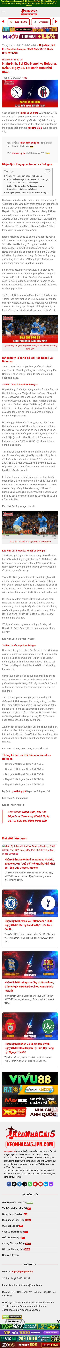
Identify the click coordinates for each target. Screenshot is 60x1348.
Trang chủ (7, 45)
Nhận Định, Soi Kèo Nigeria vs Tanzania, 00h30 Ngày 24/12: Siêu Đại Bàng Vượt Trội (28, 816)
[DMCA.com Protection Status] (12, 1316)
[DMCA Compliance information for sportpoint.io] (13, 1322)
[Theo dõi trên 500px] (45, 1184)
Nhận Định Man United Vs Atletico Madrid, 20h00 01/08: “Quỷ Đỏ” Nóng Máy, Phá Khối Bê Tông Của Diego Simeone (30, 863)
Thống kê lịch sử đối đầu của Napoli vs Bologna (27, 192)
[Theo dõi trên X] (14, 1184)
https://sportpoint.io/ (22, 1271)
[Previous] (2, 21)
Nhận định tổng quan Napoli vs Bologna (24, 176)
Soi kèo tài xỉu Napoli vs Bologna (23, 189)
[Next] (56, 21)
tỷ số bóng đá (19, 791)
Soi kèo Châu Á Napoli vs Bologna (24, 183)
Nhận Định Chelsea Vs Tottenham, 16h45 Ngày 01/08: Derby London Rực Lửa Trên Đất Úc (28, 925)
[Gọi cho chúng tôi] (30, 1184)
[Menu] (3, 12)
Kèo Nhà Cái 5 (35, 127)
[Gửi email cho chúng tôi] (24, 1184)
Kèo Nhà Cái (21, 22)
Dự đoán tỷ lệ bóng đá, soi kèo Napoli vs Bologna (28, 179)
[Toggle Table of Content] (46, 171)
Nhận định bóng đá (29, 142)
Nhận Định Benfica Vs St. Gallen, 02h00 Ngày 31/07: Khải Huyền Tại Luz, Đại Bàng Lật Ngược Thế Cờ (29, 1048)
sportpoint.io (10, 1151)
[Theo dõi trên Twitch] (51, 1184)
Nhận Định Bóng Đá (26, 45)
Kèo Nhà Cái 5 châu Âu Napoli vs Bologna (27, 186)
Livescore (43, 22)
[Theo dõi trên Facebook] (9, 1184)
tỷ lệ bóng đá (22, 357)
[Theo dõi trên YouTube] (40, 1184)
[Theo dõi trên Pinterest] (35, 1184)
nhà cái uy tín (18, 153)
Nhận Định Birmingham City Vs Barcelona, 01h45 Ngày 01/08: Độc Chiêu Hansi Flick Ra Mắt (29, 986)
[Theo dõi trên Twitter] (19, 1184)
